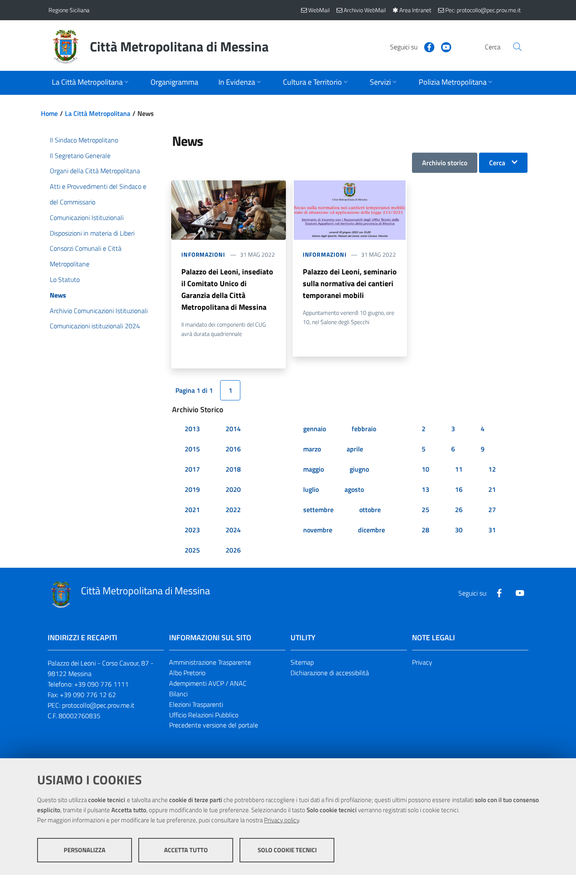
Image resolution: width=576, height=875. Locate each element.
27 (492, 510)
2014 (233, 429)
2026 (233, 550)
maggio (313, 469)
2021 (192, 510)
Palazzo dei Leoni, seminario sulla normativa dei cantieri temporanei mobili (350, 283)
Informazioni (203, 254)
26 (459, 510)
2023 (192, 530)
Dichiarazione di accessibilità (330, 673)
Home (49, 113)
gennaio (314, 429)
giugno (359, 469)
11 (459, 469)
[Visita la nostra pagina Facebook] (425, 46)
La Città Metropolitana (97, 113)
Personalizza (84, 850)
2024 (233, 530)
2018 (233, 469)
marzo (312, 449)
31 (492, 530)
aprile (355, 449)
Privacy (422, 662)
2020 (233, 489)
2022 (233, 510)
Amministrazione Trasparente (210, 662)
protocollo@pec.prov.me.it (98, 705)
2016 (233, 449)
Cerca (497, 163)
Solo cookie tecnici (287, 850)
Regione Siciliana (68, 9)
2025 (192, 550)
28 (425, 530)
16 (459, 489)
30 (459, 530)
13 (425, 489)
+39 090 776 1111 (101, 684)
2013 (192, 429)
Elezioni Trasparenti (196, 704)
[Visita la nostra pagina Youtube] (442, 46)
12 (492, 469)
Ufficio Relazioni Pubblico (203, 715)
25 (425, 510)
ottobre (370, 510)
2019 (192, 489)
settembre (318, 510)
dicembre (371, 530)
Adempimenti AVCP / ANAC (208, 683)
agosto (354, 489)
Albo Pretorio (187, 673)
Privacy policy (281, 820)
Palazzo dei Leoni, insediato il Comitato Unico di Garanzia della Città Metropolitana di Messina (227, 289)
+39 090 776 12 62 (88, 695)
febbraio (364, 429)
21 (492, 489)
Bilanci (178, 694)
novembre (317, 530)
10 (425, 469)
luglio (311, 489)
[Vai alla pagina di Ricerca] (517, 47)
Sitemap (302, 662)
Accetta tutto (186, 850)
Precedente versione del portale (213, 725)
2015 (192, 449)
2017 (192, 469)
